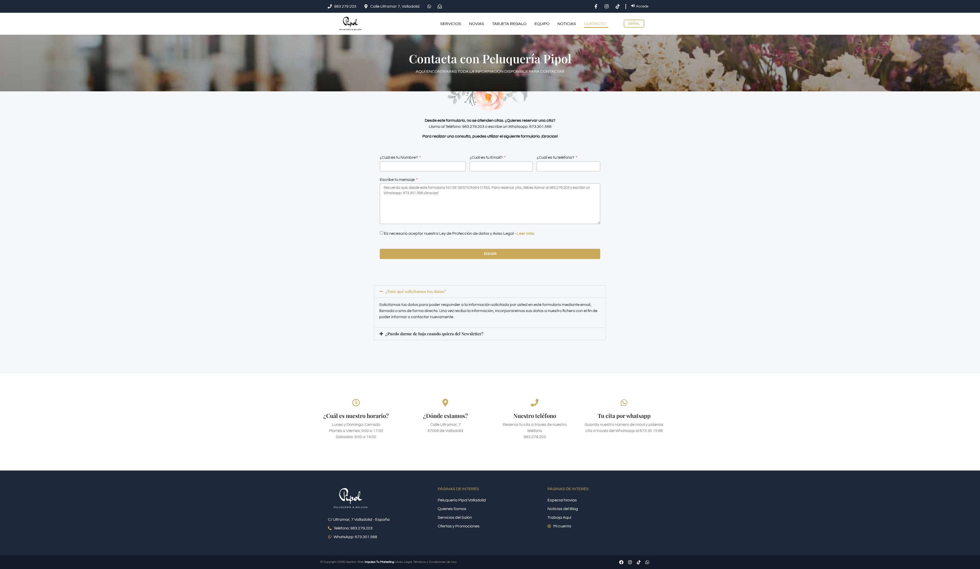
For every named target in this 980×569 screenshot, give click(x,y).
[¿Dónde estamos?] (445, 402)
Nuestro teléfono (534, 415)
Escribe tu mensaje (397, 180)
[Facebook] (621, 562)
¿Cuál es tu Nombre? (399, 157)
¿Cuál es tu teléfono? (556, 157)
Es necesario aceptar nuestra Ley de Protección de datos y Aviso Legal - (459, 233)
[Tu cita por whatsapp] (624, 402)
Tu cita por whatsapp (624, 415)
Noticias (566, 24)
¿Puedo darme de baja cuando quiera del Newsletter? (434, 333)
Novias (476, 24)
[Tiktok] (638, 562)
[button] (490, 292)
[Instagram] (630, 562)
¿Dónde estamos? (445, 415)
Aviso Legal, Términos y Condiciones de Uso (426, 562)
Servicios (450, 24)
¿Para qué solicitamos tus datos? (415, 291)
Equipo (541, 24)
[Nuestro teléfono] (534, 402)
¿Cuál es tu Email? (486, 157)
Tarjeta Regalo (509, 24)
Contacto (595, 24)
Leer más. (526, 233)
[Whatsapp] (647, 562)
